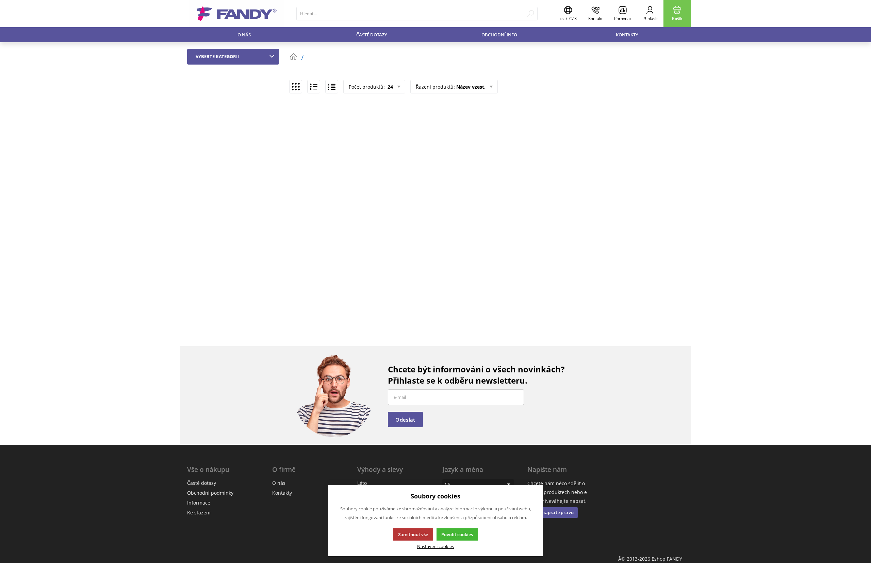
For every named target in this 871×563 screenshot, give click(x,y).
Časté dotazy (371, 35)
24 (389, 87)
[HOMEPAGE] (293, 57)
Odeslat (405, 419)
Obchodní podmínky (210, 493)
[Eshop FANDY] (236, 13)
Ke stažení (199, 512)
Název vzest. (471, 87)
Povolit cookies (457, 534)
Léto (362, 483)
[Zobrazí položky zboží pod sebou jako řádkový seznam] (313, 86)
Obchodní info (499, 35)
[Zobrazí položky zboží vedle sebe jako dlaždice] (295, 86)
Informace (198, 502)
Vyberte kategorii (217, 56)
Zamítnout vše (413, 534)
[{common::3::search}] (530, 13)
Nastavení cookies (435, 546)
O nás (244, 35)
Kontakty (627, 35)
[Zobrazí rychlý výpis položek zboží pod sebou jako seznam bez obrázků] (331, 86)
